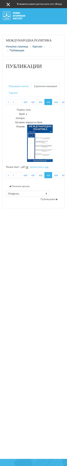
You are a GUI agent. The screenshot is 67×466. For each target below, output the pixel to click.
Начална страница (17, 46)
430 (25, 102)
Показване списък (19, 86)
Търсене (13, 93)
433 (49, 102)
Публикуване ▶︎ (49, 199)
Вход (58, 4)
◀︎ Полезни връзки (19, 186)
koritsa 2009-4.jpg (39, 167)
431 (33, 102)
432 (40, 102)
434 (56, 102)
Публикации (17, 50)
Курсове (37, 46)
